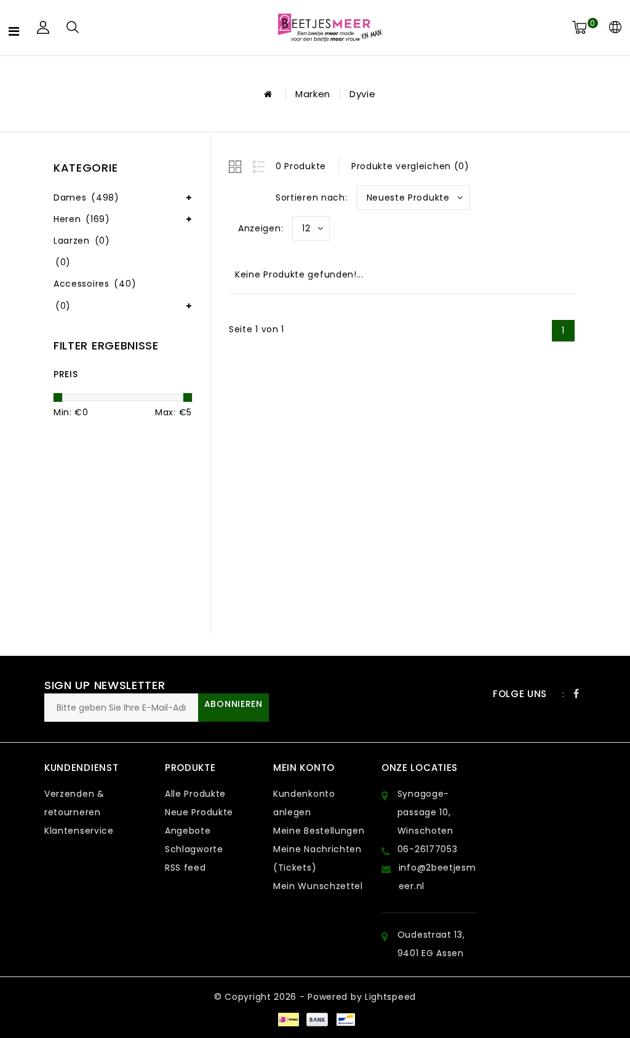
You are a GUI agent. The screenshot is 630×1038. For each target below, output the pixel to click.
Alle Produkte (195, 794)
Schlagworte (194, 849)
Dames (86, 197)
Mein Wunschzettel (318, 886)
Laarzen (82, 240)
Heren (82, 219)
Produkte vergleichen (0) (410, 166)
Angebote (188, 830)
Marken (312, 93)
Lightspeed (390, 997)
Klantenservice (79, 830)
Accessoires (95, 283)
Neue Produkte (199, 812)
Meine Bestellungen (319, 830)
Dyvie (362, 93)
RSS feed (185, 867)
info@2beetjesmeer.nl (437, 876)
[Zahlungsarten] (288, 1018)
